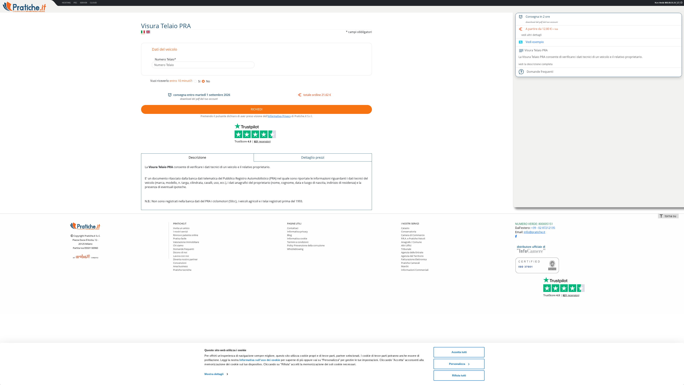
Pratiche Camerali (410, 263)
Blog (289, 235)
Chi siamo (178, 245)
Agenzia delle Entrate (412, 252)
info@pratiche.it (534, 232)
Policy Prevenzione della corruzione (306, 245)
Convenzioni (179, 263)
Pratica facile (179, 238)
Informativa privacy (297, 231)
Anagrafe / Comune (411, 242)
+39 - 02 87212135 (543, 228)
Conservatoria (408, 231)
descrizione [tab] (197, 157)
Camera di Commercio (413, 235)
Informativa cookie (297, 238)
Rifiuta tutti (459, 375)
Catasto (405, 228)
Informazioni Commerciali (414, 269)
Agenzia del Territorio (412, 256)
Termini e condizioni (297, 242)
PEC (75, 3)
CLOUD (93, 3)
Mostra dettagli (214, 374)
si (199, 81)
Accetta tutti (459, 352)
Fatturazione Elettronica (414, 259)
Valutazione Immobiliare (186, 242)
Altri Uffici (406, 245)
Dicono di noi (180, 252)
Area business (180, 266)
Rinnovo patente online (185, 235)
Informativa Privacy (279, 116)
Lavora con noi (181, 256)
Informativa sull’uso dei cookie (259, 359)
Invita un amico (181, 228)
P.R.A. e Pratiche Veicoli (413, 238)
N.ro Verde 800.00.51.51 (665, 3)
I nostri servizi (180, 231)
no (208, 81)
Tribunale (406, 249)
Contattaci (292, 228)
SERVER (83, 3)
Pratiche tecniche (182, 269)
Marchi (404, 266)
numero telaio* (165, 59)
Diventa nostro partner (185, 259)
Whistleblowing (295, 249)
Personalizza (457, 363)
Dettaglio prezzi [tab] (312, 157)
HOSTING (66, 3)
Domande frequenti (183, 249)
